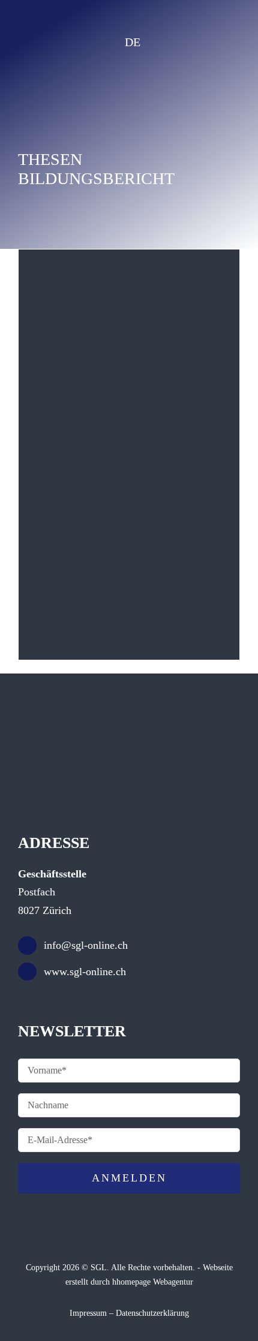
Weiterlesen (52, 637)
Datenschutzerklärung (152, 1313)
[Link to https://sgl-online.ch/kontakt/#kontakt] (187, 42)
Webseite (218, 1267)
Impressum (88, 1313)
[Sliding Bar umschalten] (221, 41)
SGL (55, 543)
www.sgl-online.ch (85, 972)
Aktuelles (150, 543)
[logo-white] (127, 77)
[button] (148, 42)
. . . (57, 607)
